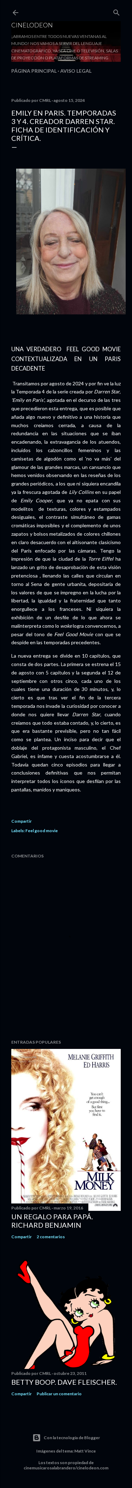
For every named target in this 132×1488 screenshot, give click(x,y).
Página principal (34, 71)
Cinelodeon (32, 25)
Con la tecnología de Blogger (72, 1437)
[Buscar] (116, 11)
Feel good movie (41, 830)
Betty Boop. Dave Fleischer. (64, 1382)
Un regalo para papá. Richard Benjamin (52, 1220)
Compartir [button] (21, 821)
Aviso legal (76, 71)
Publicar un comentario (59, 1393)
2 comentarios (51, 1236)
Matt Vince (85, 1451)
